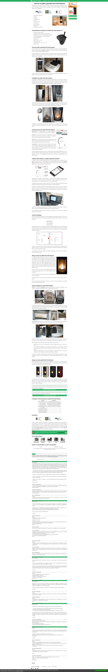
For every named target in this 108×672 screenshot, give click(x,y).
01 (32, 662)
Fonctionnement (36, 19)
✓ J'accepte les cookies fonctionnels (101, 670)
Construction (45, 0)
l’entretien (42, 287)
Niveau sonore (36, 23)
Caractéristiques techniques (38, 15)
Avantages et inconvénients (38, 27)
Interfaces (35, 20)
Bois (61, 0)
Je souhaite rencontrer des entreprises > (49, 389)
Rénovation (50, 0)
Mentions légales (54, 666)
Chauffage (57, 0)
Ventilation (67, 0)
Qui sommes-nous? (44, 666)
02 (34, 662)
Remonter (33, 663)
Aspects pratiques (36, 24)
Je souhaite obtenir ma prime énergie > (49, 395)
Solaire (64, 0)
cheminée (43, 50)
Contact (49, 666)
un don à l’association (60, 432)
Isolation (53, 0)
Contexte (35, 16)
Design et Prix (36, 25)
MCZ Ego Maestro (40, 427)
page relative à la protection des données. (52, 456)
